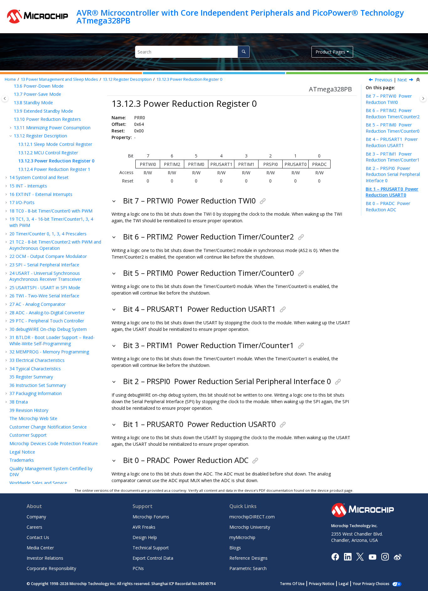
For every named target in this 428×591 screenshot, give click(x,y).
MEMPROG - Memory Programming (49, 352)
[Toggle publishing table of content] (5, 98)
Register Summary (31, 377)
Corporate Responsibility (51, 568)
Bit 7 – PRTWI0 (389, 99)
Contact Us (38, 537)
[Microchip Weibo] (397, 556)
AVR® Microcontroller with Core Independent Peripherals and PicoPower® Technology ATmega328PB (240, 16)
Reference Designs (248, 558)
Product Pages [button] (330, 52)
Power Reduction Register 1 (54, 169)
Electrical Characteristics (37, 360)
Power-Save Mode (37, 94)
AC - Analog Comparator (37, 304)
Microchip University (249, 527)
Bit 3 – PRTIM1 (393, 157)
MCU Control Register (48, 153)
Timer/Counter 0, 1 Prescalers (47, 234)
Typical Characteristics (35, 369)
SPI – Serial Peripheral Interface (44, 265)
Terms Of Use (292, 583)
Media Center (40, 548)
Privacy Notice (321, 583)
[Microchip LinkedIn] (348, 556)
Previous (383, 80)
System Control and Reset (39, 177)
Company (36, 517)
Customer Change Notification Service (48, 427)
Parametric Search (248, 568)
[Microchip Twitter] (360, 556)
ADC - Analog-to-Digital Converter (47, 313)
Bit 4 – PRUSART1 (392, 142)
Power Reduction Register (189, 79)
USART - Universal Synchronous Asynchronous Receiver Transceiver (45, 276)
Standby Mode (33, 102)
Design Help (145, 537)
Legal (343, 583)
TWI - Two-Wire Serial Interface (44, 296)
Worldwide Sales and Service (38, 483)
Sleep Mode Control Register (55, 144)
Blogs (235, 548)
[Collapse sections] (418, 79)
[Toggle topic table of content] (423, 98)
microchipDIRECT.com (252, 517)
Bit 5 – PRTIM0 (393, 128)
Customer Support (28, 435)
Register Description (127, 79)
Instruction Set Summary (37, 385)
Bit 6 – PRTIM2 (393, 113)
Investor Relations (45, 558)
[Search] (243, 52)
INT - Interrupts (28, 186)
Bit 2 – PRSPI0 (393, 174)
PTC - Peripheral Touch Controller (46, 321)
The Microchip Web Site (33, 418)
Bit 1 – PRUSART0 (392, 192)
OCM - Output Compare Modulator (48, 256)
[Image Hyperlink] (372, 556)
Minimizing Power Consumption (52, 128)
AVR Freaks (144, 527)
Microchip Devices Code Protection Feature (53, 443)
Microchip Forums (151, 517)
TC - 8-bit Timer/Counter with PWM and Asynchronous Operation (55, 245)
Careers (34, 527)
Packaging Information (35, 393)
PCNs (138, 568)
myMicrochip (242, 537)
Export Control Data (153, 558)
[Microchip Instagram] (385, 556)
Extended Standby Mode (43, 111)
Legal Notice (22, 452)
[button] (11, 94)
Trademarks (21, 460)
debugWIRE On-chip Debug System (48, 329)
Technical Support (151, 548)
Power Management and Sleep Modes (59, 79)
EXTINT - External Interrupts (40, 194)
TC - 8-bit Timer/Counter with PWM (50, 211)
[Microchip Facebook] (335, 556)
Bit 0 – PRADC (388, 206)
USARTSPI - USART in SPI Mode (44, 287)
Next (402, 80)
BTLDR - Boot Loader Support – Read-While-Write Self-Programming (52, 340)
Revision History (28, 410)
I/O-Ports (21, 202)
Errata (18, 402)
